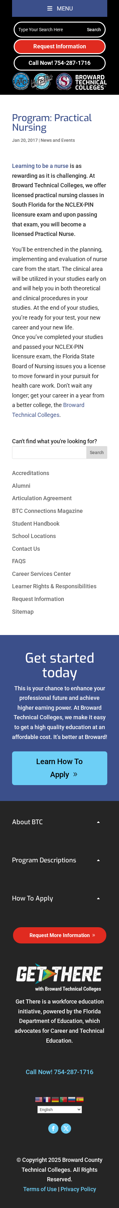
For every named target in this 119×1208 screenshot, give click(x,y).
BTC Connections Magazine (47, 510)
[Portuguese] (64, 1099)
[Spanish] (80, 1099)
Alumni (21, 485)
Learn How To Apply (59, 768)
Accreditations (30, 473)
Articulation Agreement (42, 498)
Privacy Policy (78, 1189)
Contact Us (26, 548)
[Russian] (72, 1099)
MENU (65, 8)
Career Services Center (41, 573)
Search (97, 452)
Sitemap (23, 611)
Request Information (59, 46)
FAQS (19, 561)
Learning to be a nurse (40, 165)
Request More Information (60, 935)
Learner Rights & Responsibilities (54, 586)
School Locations (34, 536)
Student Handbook (35, 523)
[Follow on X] (66, 1128)
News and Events (58, 140)
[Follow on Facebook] (53, 1128)
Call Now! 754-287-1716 (59, 62)
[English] (39, 1099)
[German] (55, 1099)
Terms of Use (40, 1189)
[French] (47, 1099)
